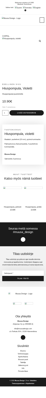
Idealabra (33, 380)
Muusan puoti (23, 359)
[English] (36, 8)
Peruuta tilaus (23, 371)
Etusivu (23, 351)
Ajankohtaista (23, 357)
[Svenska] (27, 8)
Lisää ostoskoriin (26, 113)
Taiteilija (23, 362)
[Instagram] (23, 239)
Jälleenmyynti (23, 365)
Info (23, 368)
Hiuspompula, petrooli (12, 207)
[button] (42, 20)
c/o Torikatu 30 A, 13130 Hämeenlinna (23, 331)
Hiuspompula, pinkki (33, 207)
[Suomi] (18, 8)
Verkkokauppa (23, 354)
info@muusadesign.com (23, 329)
